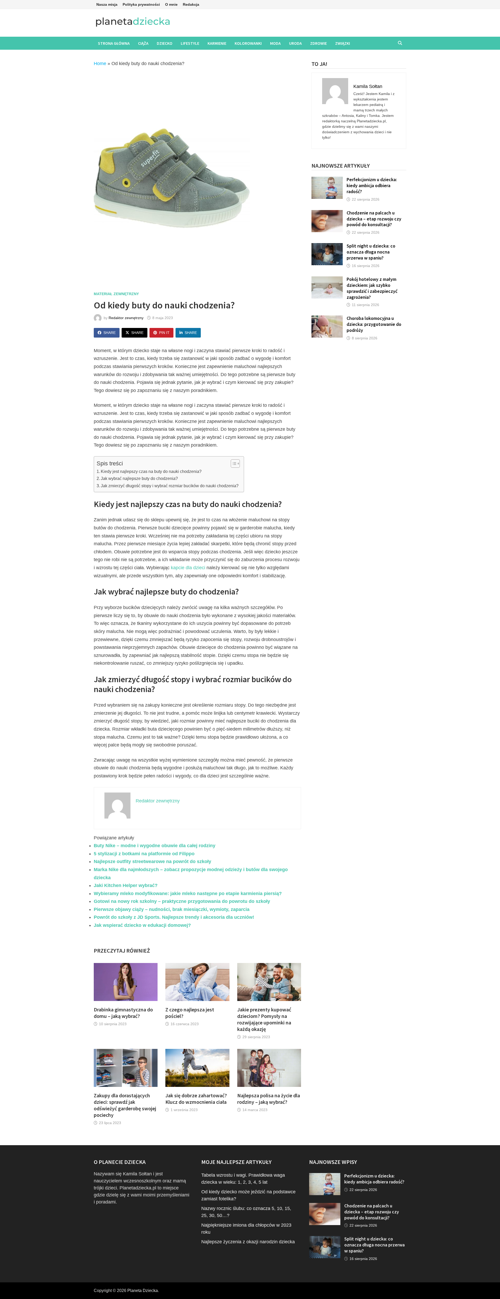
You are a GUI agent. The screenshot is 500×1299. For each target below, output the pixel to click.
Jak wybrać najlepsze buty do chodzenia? (139, 478)
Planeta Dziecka (142, 1290)
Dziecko (164, 43)
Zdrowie (318, 43)
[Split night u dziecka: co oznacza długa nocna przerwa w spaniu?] (327, 246)
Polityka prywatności (141, 4)
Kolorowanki (248, 43)
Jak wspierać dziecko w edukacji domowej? (142, 925)
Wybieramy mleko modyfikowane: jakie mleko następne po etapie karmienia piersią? (188, 893)
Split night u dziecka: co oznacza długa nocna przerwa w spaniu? (371, 252)
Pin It (164, 333)
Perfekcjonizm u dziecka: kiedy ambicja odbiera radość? (372, 185)
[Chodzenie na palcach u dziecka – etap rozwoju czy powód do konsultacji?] (327, 213)
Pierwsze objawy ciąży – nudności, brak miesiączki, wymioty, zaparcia (171, 909)
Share (109, 333)
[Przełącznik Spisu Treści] (233, 463)
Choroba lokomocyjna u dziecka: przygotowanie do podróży (374, 324)
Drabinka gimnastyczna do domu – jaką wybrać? (123, 1012)
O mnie (171, 4)
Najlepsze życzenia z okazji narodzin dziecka (248, 1241)
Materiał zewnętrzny (116, 294)
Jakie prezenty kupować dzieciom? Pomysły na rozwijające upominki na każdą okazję (264, 1019)
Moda (275, 43)
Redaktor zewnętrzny (126, 318)
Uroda (295, 43)
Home (100, 63)
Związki (342, 43)
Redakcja (191, 4)
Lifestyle (190, 43)
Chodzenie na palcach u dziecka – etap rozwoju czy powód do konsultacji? (374, 219)
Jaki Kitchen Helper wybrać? (126, 885)
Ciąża (143, 43)
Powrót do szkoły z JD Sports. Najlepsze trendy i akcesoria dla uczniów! (174, 917)
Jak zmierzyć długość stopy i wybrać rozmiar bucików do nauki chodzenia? (170, 485)
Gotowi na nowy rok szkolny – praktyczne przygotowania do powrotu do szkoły (182, 901)
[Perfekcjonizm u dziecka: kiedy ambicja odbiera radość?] (327, 180)
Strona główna (114, 43)
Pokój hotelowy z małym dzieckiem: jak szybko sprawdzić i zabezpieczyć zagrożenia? (372, 288)
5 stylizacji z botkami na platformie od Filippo (144, 853)
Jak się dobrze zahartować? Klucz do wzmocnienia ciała (196, 1098)
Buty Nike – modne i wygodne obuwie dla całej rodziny (154, 845)
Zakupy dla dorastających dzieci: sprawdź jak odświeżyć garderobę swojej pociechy (125, 1105)
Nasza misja (106, 4)
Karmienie (217, 43)
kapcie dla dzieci (188, 567)
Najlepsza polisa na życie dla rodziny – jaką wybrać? (268, 1098)
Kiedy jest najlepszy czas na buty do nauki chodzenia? (151, 471)
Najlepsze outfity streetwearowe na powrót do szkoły (152, 861)
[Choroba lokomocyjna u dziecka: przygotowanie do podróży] (327, 318)
